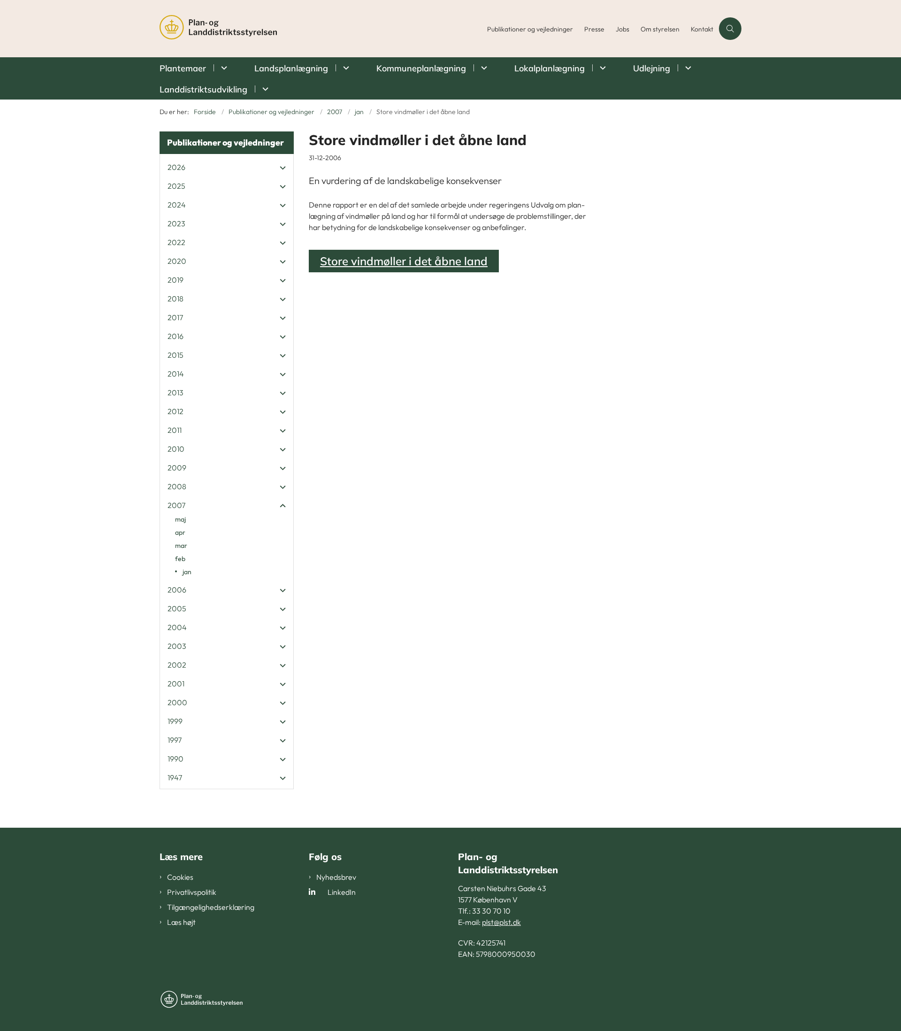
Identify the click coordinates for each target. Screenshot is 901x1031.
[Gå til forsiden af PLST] (320, 28)
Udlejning (651, 68)
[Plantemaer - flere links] (223, 67)
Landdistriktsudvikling (203, 89)
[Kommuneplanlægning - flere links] (482, 67)
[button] (280, 168)
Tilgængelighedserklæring (210, 907)
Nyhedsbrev (336, 877)
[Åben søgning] (730, 28)
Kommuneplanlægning (421, 68)
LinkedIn (342, 892)
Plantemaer (183, 68)
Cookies (180, 877)
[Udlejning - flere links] (687, 67)
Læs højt (181, 922)
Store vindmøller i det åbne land (404, 261)
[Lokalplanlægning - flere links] (601, 67)
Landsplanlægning (291, 68)
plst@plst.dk (501, 922)
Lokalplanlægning (549, 68)
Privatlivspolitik (191, 892)
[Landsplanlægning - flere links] (345, 67)
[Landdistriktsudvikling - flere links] (264, 88)
